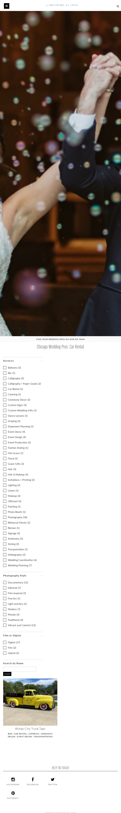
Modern (14, 609)
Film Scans (15, 453)
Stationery (15, 538)
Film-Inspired (17, 593)
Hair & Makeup (18, 474)
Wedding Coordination (22, 560)
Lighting (14, 485)
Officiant (14, 501)
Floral (13, 458)
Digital (14, 642)
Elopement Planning (20, 426)
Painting (14, 506)
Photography (17, 517)
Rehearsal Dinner (19, 522)
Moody (13, 614)
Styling (13, 544)
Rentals (13, 528)
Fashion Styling (18, 447)
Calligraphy (16, 378)
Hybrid (13, 653)
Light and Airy (17, 604)
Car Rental (15, 389)
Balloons (14, 367)
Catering (14, 394)
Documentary (18, 582)
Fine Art (14, 598)
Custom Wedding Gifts (22, 410)
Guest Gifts (16, 464)
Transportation (18, 549)
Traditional (15, 620)
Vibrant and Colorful (22, 625)
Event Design (17, 437)
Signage (14, 533)
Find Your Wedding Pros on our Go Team (60, 339)
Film (12, 647)
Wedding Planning (20, 565)
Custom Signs (17, 405)
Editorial (14, 588)
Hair (12, 469)
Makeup (14, 496)
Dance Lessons (18, 415)
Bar (11, 373)
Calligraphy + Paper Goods (24, 383)
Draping (14, 421)
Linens (13, 490)
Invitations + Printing (21, 480)
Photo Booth (17, 512)
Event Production (19, 442)
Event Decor (16, 431)
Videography (16, 554)
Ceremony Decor (19, 399)
